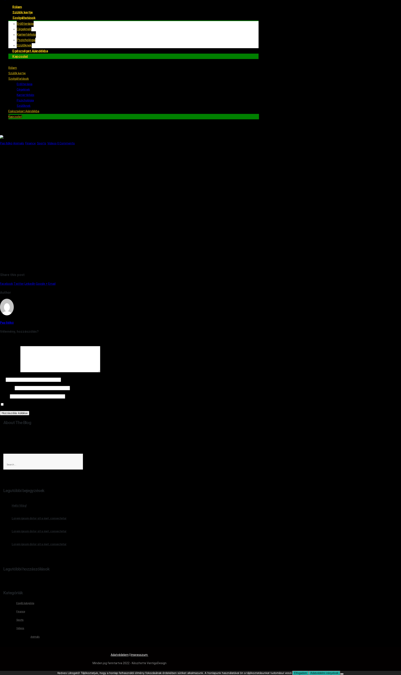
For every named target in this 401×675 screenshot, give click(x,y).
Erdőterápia (25, 24)
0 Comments (66, 143)
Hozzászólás (10, 371)
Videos (52, 143)
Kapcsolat (20, 56)
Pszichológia (25, 100)
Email (52, 283)
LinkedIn (29, 283)
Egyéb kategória (25, 603)
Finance (30, 143)
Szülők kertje (17, 73)
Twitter (19, 283)
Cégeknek (24, 29)
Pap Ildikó (6, 143)
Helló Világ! (19, 505)
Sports (41, 143)
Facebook (6, 283)
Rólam (12, 67)
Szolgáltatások (23, 17)
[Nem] (342, 674)
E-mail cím (7, 388)
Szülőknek (23, 105)
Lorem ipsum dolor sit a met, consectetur (39, 518)
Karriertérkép (26, 35)
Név (2, 379)
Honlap (4, 396)
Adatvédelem (120, 654)
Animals (18, 143)
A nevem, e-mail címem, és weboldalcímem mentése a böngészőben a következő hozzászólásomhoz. (73, 404)
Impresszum (139, 654)
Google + (42, 283)
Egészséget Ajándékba (23, 111)
